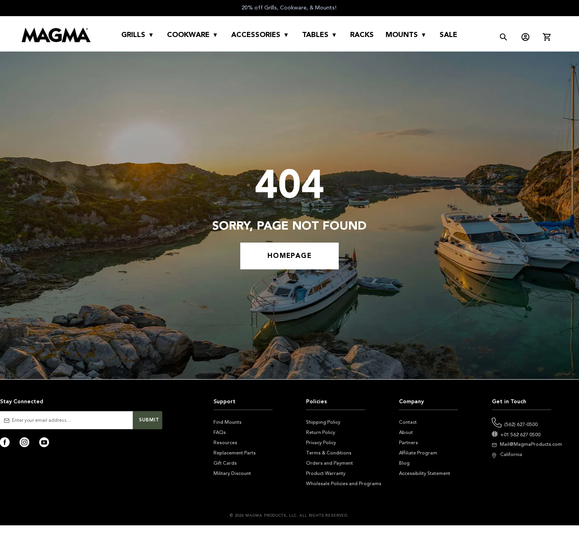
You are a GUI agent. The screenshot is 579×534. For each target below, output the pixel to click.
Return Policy (320, 432)
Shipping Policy (323, 422)
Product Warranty (325, 473)
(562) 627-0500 (521, 424)
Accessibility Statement (424, 473)
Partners (408, 442)
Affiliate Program (418, 453)
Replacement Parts (234, 453)
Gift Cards (225, 463)
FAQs (219, 432)
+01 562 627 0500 (520, 435)
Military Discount (232, 473)
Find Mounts (227, 422)
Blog (404, 463)
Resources (225, 442)
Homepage (289, 255)
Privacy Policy (321, 442)
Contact (408, 422)
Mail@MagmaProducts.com (531, 444)
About (406, 432)
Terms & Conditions (328, 453)
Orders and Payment (329, 463)
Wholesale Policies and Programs (343, 483)
